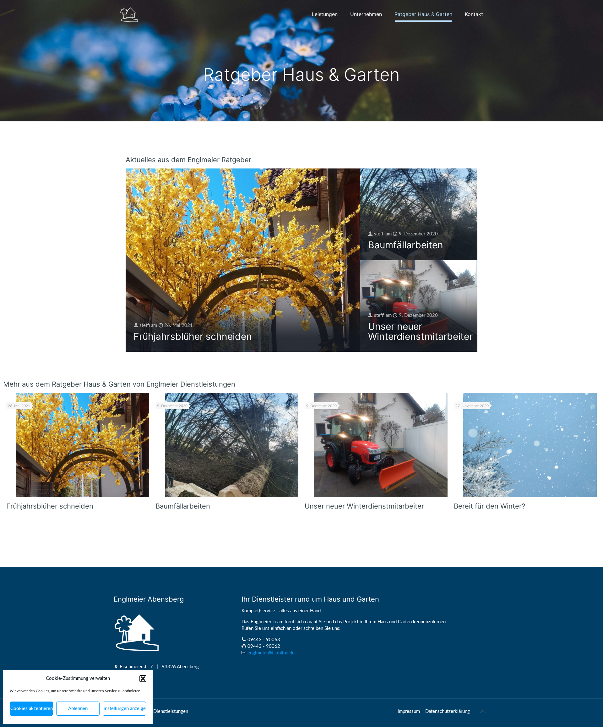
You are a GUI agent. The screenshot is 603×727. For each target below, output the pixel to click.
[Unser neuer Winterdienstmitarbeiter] (381, 445)
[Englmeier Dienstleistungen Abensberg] (129, 14)
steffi (144, 325)
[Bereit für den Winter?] (530, 445)
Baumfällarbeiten (405, 245)
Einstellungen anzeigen (124, 708)
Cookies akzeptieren (31, 708)
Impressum (409, 711)
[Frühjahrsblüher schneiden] (82, 445)
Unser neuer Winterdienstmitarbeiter (420, 331)
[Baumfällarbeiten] (231, 445)
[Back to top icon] (482, 712)
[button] (143, 678)
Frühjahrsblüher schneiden (192, 336)
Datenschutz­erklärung (447, 711)
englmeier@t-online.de (271, 653)
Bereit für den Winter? (489, 506)
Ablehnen (78, 708)
